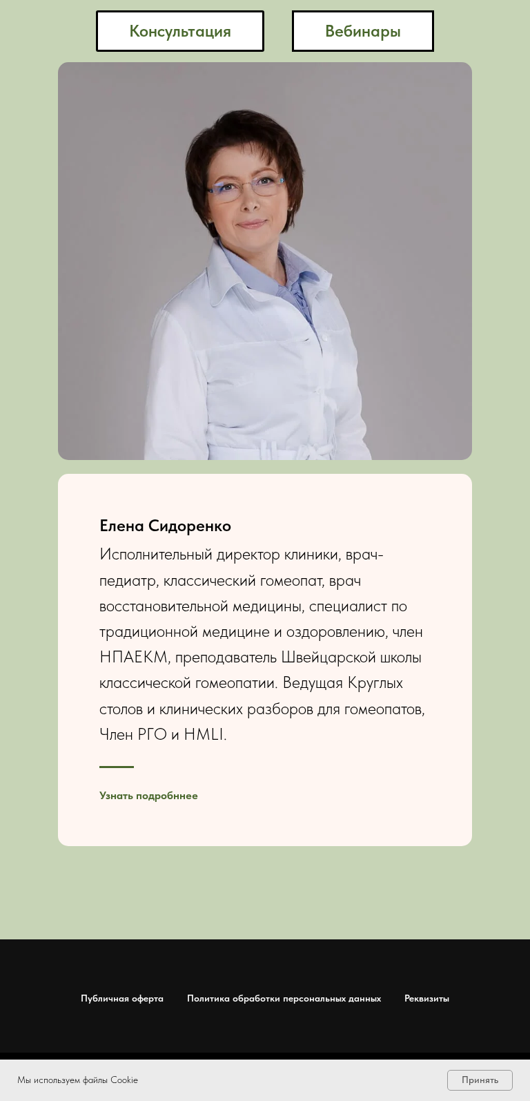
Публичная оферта (122, 998)
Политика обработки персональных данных (284, 998)
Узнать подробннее (148, 795)
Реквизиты (426, 998)
